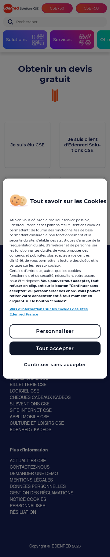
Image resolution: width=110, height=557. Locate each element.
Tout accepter (55, 348)
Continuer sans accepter (55, 364)
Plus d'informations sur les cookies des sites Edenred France (48, 311)
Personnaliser (55, 331)
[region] (55, 278)
